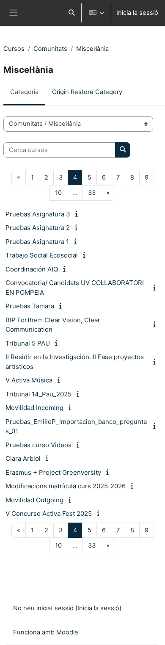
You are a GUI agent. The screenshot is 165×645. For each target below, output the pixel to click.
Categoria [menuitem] (24, 92)
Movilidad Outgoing (34, 500)
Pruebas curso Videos (39, 445)
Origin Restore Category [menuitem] (87, 92)
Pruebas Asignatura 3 (38, 214)
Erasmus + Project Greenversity (53, 472)
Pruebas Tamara (30, 306)
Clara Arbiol (23, 458)
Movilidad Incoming (34, 408)
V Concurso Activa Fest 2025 (49, 513)
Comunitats (50, 49)
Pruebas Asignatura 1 (37, 242)
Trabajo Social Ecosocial (42, 255)
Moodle (67, 632)
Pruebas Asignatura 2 (38, 228)
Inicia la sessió (137, 13)
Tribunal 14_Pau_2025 (39, 394)
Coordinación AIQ (32, 269)
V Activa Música (29, 380)
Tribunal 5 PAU (28, 343)
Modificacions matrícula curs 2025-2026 (66, 486)
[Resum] (77, 214)
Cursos (14, 49)
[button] (71, 13)
